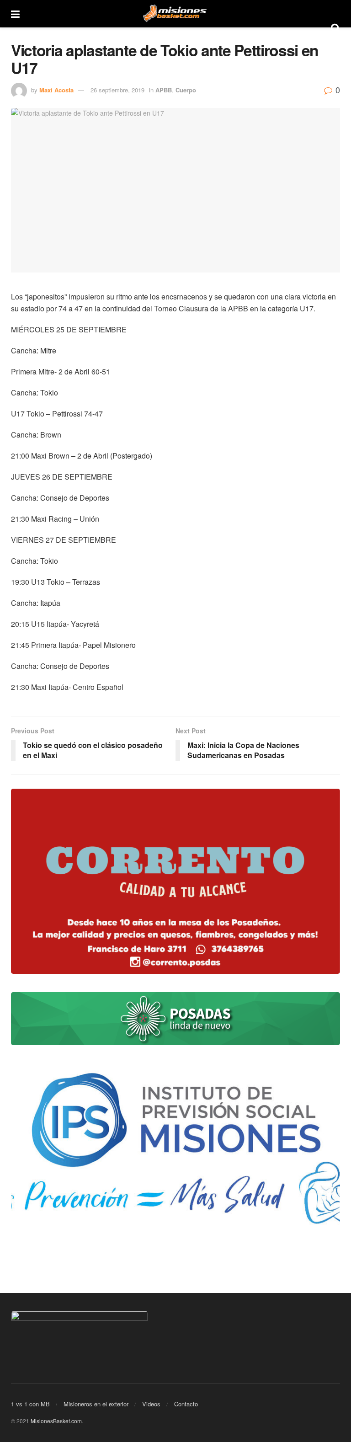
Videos (151, 1403)
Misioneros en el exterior (96, 1403)
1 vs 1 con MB (30, 1403)
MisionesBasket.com (56, 1421)
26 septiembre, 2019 (117, 89)
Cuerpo (186, 89)
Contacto (186, 1403)
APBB (163, 89)
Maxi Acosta (56, 89)
